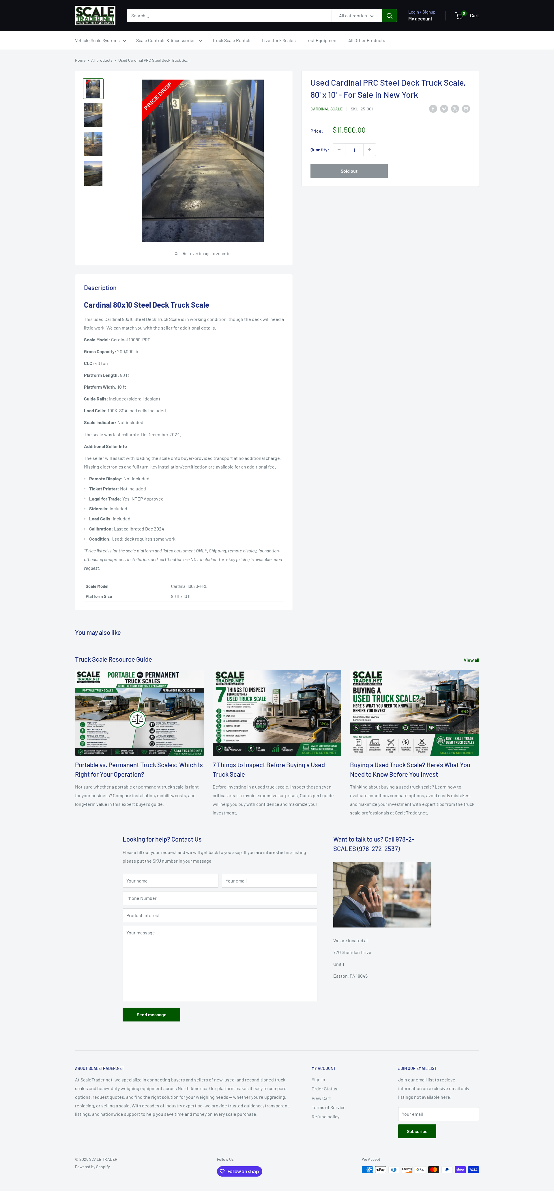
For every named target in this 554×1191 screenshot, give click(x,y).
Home (80, 60)
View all (472, 660)
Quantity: (319, 149)
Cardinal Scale (326, 108)
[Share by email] (466, 108)
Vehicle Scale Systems (97, 40)
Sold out (349, 171)
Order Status (324, 1088)
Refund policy (325, 1116)
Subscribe (417, 1131)
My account (420, 18)
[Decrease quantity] (339, 150)
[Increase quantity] (370, 150)
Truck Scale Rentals (232, 40)
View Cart (321, 1098)
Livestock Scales (279, 40)
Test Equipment (322, 40)
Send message (151, 1014)
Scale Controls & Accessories (166, 40)
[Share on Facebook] (433, 108)
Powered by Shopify (92, 1166)
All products (102, 60)
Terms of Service (329, 1107)
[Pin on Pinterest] (444, 108)
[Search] (389, 15)
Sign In (318, 1079)
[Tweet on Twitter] (455, 108)
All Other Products (366, 40)
